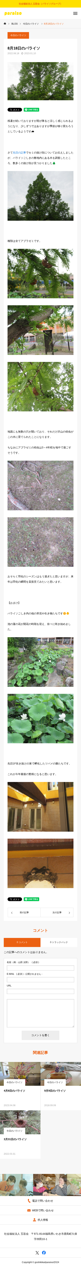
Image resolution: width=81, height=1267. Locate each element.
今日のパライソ (18, 35)
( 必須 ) (23, 962)
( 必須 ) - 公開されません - (24, 974)
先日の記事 (19, 152)
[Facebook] (43, 1252)
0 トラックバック (59, 942)
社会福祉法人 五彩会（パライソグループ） (40, 3)
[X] (37, 1252)
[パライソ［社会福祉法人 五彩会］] (13, 13)
